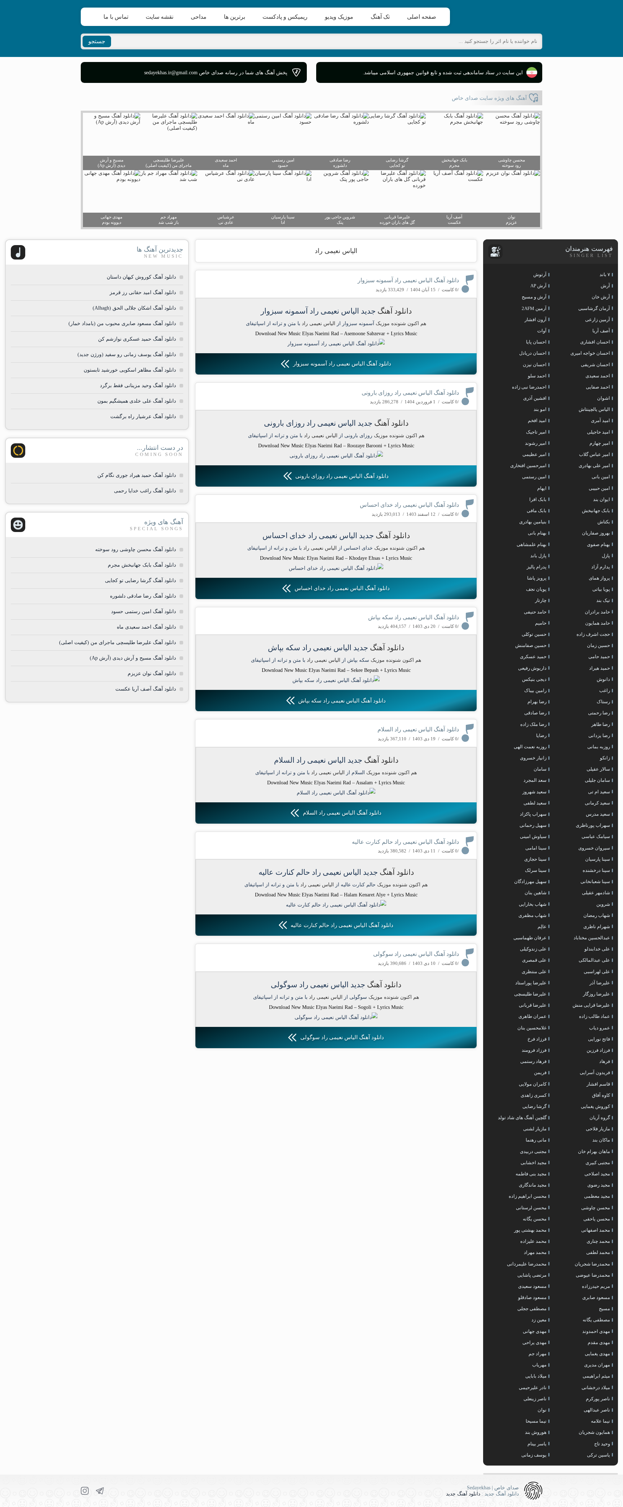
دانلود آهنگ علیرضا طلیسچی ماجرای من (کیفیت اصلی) (117, 642)
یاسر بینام (537, 1443)
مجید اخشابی (534, 1162)
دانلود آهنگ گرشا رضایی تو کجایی (140, 580)
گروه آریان (599, 1117)
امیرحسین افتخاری (528, 465)
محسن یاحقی (596, 1219)
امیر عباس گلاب (594, 454)
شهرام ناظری (596, 926)
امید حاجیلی (598, 432)
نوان (542, 1410)
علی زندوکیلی (533, 949)
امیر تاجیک (536, 432)
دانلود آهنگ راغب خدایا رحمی (145, 490)
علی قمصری (534, 960)
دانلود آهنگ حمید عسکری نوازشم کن (137, 339)
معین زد (539, 1319)
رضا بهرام (537, 701)
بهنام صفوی (598, 544)
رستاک (603, 701)
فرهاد (604, 1061)
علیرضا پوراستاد (531, 982)
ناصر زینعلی (535, 1398)
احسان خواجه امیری (590, 353)
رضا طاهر (600, 724)
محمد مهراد (535, 1252)
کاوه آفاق (601, 1095)
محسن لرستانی (531, 1207)
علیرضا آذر (599, 982)
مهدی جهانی (535, 1331)
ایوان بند (601, 499)
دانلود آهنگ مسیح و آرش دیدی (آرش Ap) (133, 658)
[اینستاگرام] (85, 1491)
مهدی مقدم (599, 1342)
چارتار (541, 600)
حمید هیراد (599, 668)
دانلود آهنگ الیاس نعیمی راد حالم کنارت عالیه (405, 842)
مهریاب (539, 1365)
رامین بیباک (535, 690)
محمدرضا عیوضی (593, 1275)
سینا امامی (536, 848)
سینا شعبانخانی (595, 881)
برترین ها (234, 17)
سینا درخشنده (596, 870)
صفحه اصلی (421, 17)
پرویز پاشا (537, 578)
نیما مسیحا (536, 1421)
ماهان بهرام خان (594, 1151)
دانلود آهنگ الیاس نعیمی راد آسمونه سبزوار (408, 280)
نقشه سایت (159, 17)
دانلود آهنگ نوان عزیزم (152, 673)
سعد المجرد (535, 780)
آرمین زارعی (597, 319)
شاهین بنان (536, 892)
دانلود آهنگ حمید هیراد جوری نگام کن (136, 475)
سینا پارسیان (597, 859)
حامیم (541, 623)
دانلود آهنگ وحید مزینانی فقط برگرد (138, 385)
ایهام (542, 488)
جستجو (96, 42)
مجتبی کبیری (598, 1162)
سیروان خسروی (594, 848)
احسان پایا (536, 342)
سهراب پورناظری (593, 825)
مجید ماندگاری (533, 1185)
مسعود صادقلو (532, 1297)
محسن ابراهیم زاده (528, 1196)
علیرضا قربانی (533, 1005)
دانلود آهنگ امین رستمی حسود (143, 611)
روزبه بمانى (598, 746)
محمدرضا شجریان (592, 1264)
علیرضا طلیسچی (530, 994)
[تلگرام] (100, 1491)
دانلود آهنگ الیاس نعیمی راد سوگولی (416, 954)
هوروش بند (536, 1432)
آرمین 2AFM (534, 308)
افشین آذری (535, 398)
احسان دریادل (533, 353)
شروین (603, 904)
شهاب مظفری (532, 915)
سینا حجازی (535, 859)
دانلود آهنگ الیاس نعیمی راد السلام (418, 729)
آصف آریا (601, 330)
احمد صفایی (598, 387)
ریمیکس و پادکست (285, 17)
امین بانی (601, 476)
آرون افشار (536, 319)
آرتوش (540, 274)
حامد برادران (597, 612)
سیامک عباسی (596, 836)
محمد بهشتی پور (530, 1230)
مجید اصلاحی (597, 1173)
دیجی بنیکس (534, 679)
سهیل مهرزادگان (530, 881)
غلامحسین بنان (532, 1027)
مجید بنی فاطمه (531, 1173)
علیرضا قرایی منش (591, 1005)
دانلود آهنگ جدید (463, 1494)
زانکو (605, 758)
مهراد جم (538, 1353)
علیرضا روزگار (596, 994)
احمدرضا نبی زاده (529, 387)
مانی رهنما (536, 1140)
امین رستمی (534, 476)
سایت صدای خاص (508, 17)
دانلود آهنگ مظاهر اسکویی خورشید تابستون (130, 370)
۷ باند (605, 274)
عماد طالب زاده (594, 1016)
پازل (606, 555)
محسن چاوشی (595, 1207)
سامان (540, 769)
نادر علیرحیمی (533, 1387)
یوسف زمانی (534, 1455)
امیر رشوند (536, 443)
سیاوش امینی (533, 836)
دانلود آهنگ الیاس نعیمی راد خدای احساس (409, 505)
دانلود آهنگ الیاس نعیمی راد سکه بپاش (413, 617)
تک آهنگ (380, 17)
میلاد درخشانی (596, 1387)
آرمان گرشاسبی (594, 308)
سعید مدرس (598, 814)
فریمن (540, 1072)
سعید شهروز (534, 791)
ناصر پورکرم (598, 1398)
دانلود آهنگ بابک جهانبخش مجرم (142, 565)
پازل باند (538, 555)
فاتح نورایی (599, 1039)
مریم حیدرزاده (596, 1286)
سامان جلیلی (597, 780)
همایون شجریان (594, 1432)
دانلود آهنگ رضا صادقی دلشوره (143, 596)
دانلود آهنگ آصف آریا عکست (145, 689)
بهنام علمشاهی (532, 544)
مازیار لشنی (535, 1128)
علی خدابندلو (597, 949)
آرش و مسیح (534, 297)
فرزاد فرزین (598, 1050)
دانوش (603, 679)
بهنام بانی (537, 533)
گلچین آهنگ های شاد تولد (522, 1117)
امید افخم (537, 420)
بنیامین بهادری (533, 521)
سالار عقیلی (598, 769)
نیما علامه (600, 1421)
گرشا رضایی (534, 1106)
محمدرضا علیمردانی (527, 1264)
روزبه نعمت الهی (530, 746)
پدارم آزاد (600, 566)
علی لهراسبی (597, 971)
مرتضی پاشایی (532, 1275)
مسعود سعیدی (532, 1286)
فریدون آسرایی (595, 1072)
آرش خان (601, 297)
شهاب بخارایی (533, 904)
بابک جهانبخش (596, 510)
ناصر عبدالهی (597, 1410)
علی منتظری (534, 971)
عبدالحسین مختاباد (592, 937)
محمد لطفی (598, 1252)
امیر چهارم (599, 443)
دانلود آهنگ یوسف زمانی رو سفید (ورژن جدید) (127, 354)
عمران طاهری (532, 1016)
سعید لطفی (535, 803)
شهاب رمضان (596, 915)
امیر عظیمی (534, 454)
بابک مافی (537, 510)
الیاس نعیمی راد (336, 250)
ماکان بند (601, 1140)
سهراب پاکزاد (533, 814)
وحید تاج (602, 1443)
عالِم (542, 926)
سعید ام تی (599, 791)
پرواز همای (599, 578)
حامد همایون (597, 623)
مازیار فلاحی (598, 1128)
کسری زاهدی (534, 1095)
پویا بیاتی (601, 589)
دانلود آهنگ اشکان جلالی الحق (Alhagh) (134, 308)
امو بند (540, 409)
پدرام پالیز (537, 566)
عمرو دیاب (599, 1027)
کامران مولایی (533, 1084)
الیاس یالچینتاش (594, 409)
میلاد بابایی (536, 1376)
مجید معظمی (597, 1196)
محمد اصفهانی (595, 1230)
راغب (604, 690)
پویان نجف (536, 589)
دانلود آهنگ (394, 311)
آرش (605, 285)
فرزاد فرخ (537, 1039)
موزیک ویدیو (339, 17)
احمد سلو (537, 375)
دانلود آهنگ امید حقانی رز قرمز (143, 292)
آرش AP (538, 285)
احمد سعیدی (598, 375)
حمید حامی (599, 656)
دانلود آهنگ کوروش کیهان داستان (141, 277)
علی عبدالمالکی (594, 960)
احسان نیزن (535, 364)
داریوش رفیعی (532, 668)
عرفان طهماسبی (530, 937)
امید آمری (600, 420)
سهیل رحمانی (533, 825)
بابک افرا (538, 499)
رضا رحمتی (599, 712)
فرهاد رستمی (533, 1061)
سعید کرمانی (597, 803)
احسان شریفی (595, 364)
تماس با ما (115, 17)
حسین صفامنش (531, 645)
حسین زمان (598, 645)
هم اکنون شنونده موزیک (401, 323)
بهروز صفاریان (596, 533)
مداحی (199, 17)
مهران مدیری (597, 1365)
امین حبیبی (599, 488)
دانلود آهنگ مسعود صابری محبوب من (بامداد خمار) (122, 323)
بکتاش (603, 521)
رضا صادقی (535, 712)
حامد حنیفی (535, 612)
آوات (542, 330)
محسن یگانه (535, 1219)
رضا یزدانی (599, 735)
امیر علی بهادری (594, 465)
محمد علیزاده (533, 1241)
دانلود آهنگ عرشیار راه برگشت (143, 416)
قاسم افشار (598, 1084)
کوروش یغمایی (595, 1106)
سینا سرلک (536, 870)
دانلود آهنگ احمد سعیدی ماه (146, 627)
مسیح (604, 1308)
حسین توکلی (534, 634)
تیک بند (603, 600)
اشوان (603, 398)
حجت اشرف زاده (593, 634)
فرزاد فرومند (534, 1050)
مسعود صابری (596, 1297)
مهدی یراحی (534, 1342)
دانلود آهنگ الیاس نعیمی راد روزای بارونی (410, 393)
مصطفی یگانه (596, 1319)
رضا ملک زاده (533, 724)
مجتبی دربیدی (533, 1151)
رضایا (541, 735)
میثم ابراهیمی (596, 1376)
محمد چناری (598, 1241)
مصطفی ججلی (532, 1308)
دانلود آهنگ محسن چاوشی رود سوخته (135, 549)
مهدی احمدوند (596, 1331)
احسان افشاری (595, 342)
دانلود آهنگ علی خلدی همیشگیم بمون (136, 401)
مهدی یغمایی (597, 1353)
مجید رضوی (598, 1185)
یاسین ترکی (598, 1455)
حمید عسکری (533, 656)
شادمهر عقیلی (596, 892)
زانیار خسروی (533, 758)
